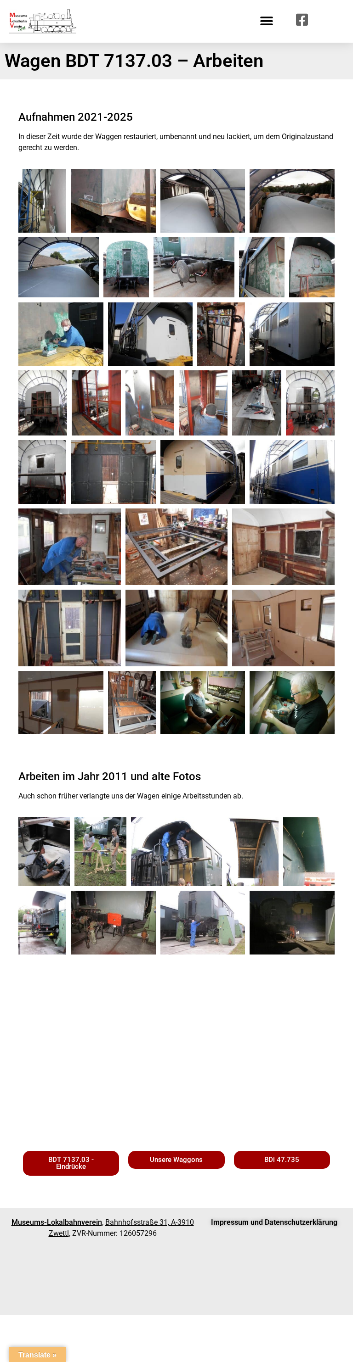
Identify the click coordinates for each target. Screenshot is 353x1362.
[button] (266, 21)
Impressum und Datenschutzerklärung (274, 1222)
